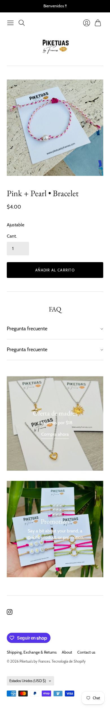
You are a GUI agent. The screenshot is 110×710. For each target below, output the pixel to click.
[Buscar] (21, 22)
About (67, 652)
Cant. (12, 236)
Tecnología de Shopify (69, 661)
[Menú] (10, 23)
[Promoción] (55, 423)
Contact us (86, 652)
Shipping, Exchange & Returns (32, 652)
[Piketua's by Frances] (55, 47)
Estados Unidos (27, 680)
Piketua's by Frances (34, 661)
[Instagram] (9, 613)
